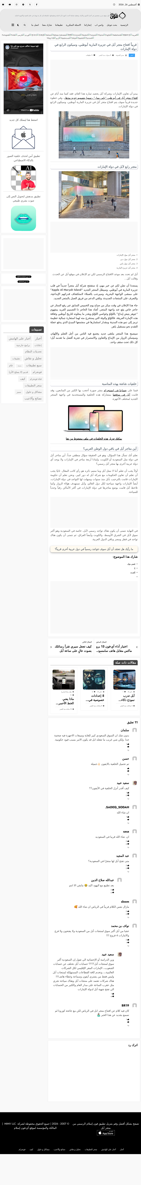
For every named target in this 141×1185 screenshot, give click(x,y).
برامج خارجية (23, 345)
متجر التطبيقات (33, 385)
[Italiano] (49, 35)
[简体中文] (127, 35)
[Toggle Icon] (13, 25)
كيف (22, 379)
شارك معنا (47, 25)
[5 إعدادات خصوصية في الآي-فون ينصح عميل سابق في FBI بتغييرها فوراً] (94, 680)
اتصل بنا (35, 25)
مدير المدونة (120, 55)
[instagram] (16, 4)
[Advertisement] (94, 75)
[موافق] (128, 744)
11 (70, 695)
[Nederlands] (118, 35)
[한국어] (35, 35)
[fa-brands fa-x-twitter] (30, 4)
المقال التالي (87, 642)
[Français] (94, 35)
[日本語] (42, 35)
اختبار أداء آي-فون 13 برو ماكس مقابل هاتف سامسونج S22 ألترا (114, 648)
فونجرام (37, 372)
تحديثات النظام (33, 351)
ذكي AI (130, 692)
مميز (19, 392)
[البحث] (24, 25)
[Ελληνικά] (77, 35)
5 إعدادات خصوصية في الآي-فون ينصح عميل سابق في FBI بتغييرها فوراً (95, 698)
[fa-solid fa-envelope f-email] (3, 4)
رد (128, 749)
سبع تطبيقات (34, 365)
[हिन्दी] (70, 35)
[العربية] (135, 35)
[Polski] (14, 35)
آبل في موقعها (121, 395)
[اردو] (58, 38)
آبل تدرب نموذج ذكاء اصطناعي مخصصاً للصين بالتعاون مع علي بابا (126, 698)
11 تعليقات (89, 55)
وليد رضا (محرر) (66, 692)
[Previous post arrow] (137, 647)
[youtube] (10, 4)
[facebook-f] (36, 4)
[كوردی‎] (28, 35)
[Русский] (90, 38)
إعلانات (38, 345)
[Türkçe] (74, 38)
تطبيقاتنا (59, 25)
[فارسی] (21, 35)
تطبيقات (16, 358)
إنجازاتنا (87, 25)
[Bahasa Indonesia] (60, 35)
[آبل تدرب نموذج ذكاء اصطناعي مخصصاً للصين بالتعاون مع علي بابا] (124, 680)
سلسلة (19, 366)
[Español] (82, 38)
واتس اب (99, 25)
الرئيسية (124, 25)
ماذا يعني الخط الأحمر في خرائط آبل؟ (66, 701)
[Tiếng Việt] (51, 38)
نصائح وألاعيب (33, 398)
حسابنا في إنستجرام (115, 390)
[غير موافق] (128, 747)
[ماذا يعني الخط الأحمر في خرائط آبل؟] (64, 680)
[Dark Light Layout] (18, 25)
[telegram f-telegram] (23, 4)
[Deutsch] (86, 35)
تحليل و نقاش (33, 358)
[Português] (6, 35)
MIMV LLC (10, 1124)
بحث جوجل (112, 25)
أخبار (131, 55)
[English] (109, 35)
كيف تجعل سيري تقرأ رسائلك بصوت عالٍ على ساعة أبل (73, 648)
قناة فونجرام (36, 379)
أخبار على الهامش (20, 338)
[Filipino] (101, 35)
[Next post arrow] (51, 647)
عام (11, 365)
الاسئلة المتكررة (73, 25)
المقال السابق (101, 642)
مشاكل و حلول (34, 392)
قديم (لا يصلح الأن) (18, 372)
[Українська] (66, 38)
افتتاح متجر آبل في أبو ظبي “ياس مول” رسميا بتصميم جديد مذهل (101, 98)
